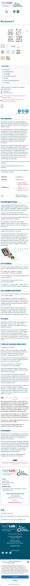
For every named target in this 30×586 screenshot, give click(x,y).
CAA (3, 99)
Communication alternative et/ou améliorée (14, 96)
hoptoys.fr (25, 188)
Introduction (6, 69)
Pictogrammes (6, 101)
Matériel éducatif (15, 99)
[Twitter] (6, 553)
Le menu (6, 78)
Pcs (22, 99)
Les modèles (7, 74)
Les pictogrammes (9, 72)
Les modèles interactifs (10, 76)
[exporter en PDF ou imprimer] (2, 106)
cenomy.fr (25, 190)
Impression (8, 99)
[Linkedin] (10, 553)
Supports (12, 101)
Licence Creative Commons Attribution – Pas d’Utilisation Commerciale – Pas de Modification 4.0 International (15, 463)
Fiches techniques (7, 97)
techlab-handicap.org (15, 502)
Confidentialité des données (14, 584)
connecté (12, 519)
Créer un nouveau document (11, 80)
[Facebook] (3, 553)
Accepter (15, 577)
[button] (28, 562)
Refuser (15, 580)
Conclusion (6, 83)
